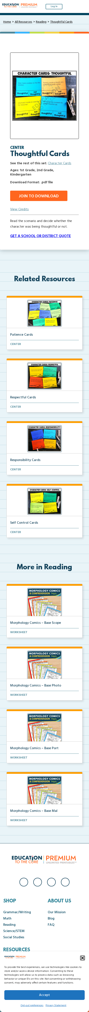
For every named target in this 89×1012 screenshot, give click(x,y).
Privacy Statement (56, 1005)
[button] (82, 958)
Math (7, 918)
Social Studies (13, 937)
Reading (41, 21)
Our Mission (57, 912)
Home (7, 21)
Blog (51, 918)
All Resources (23, 21)
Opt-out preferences (32, 1005)
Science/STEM (14, 931)
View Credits (19, 209)
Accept (44, 995)
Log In (54, 6)
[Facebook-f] (24, 882)
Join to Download (39, 196)
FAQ (51, 925)
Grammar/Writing (17, 912)
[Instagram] (37, 882)
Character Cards (59, 163)
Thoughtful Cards (61, 21)
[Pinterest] (65, 882)
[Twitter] (51, 882)
